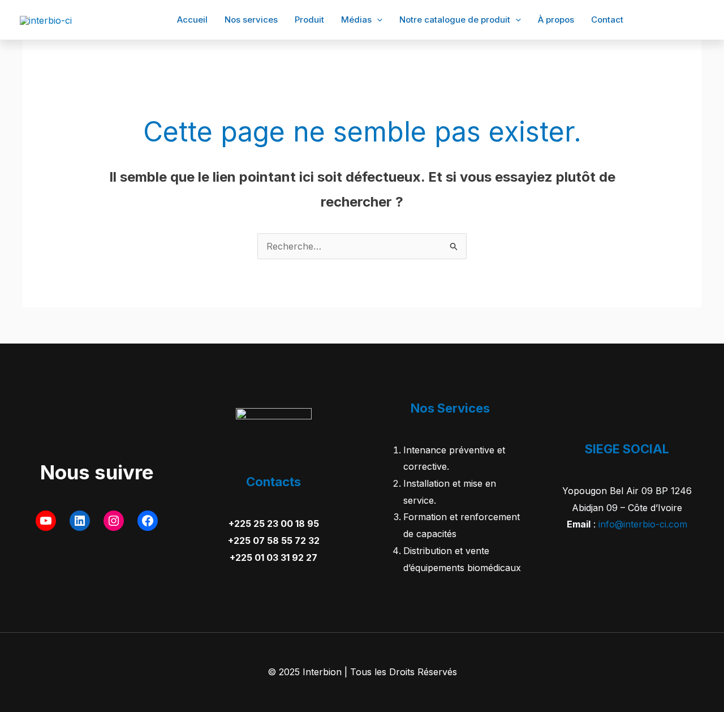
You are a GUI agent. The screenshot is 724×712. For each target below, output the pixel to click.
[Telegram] (699, 20)
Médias (356, 19)
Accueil (192, 19)
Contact (607, 19)
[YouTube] (682, 20)
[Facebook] (648, 20)
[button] (377, 19)
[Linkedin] (665, 20)
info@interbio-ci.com (642, 524)
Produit (309, 19)
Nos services (251, 19)
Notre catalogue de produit (454, 19)
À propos (556, 19)
